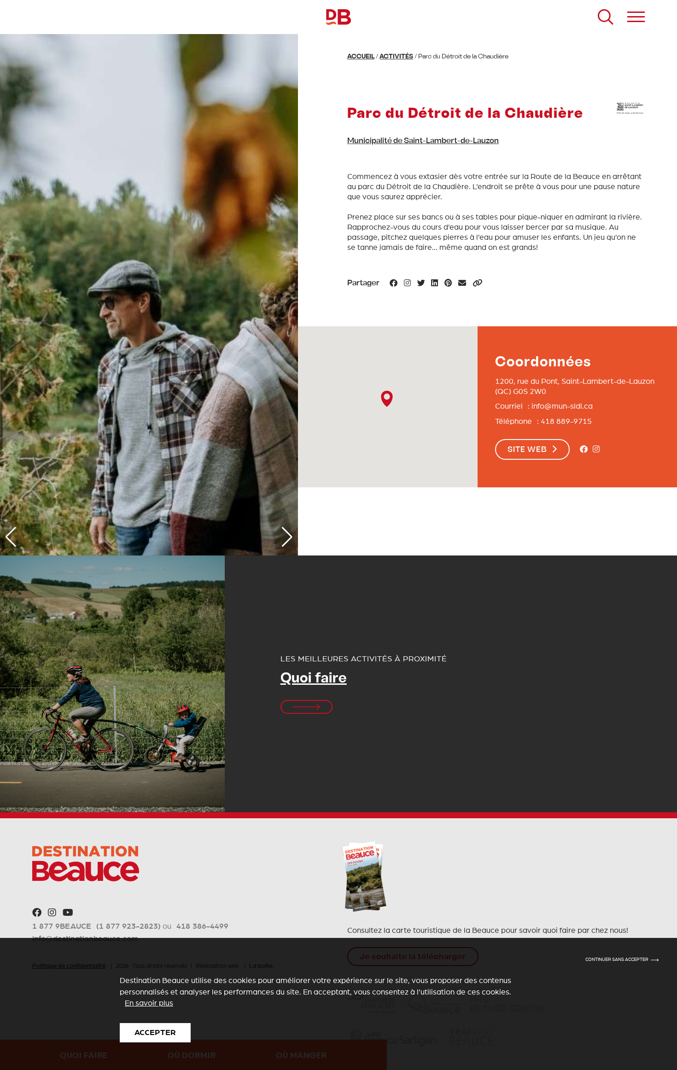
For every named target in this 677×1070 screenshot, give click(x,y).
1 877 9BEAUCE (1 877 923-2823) (96, 926)
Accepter (155, 1032)
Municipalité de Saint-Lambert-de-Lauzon (423, 141)
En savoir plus (149, 1003)
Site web (527, 450)
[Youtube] (68, 913)
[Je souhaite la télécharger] (364, 876)
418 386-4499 (202, 926)
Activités (396, 57)
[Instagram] (596, 450)
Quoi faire (313, 679)
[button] (11, 537)
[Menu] (636, 17)
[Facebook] (584, 450)
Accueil (360, 57)
